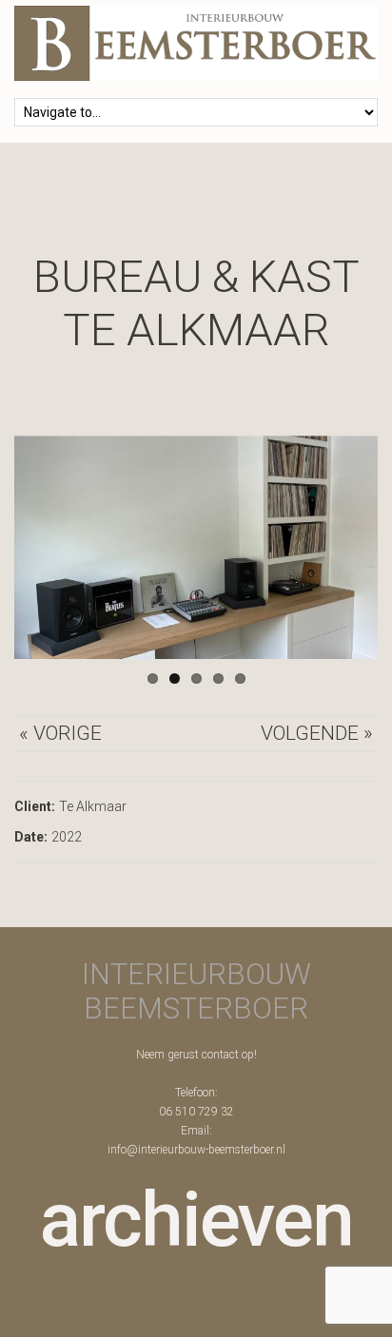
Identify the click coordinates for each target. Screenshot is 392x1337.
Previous (43, 548)
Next (349, 548)
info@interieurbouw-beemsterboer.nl (196, 1149)
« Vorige (60, 733)
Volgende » (317, 733)
